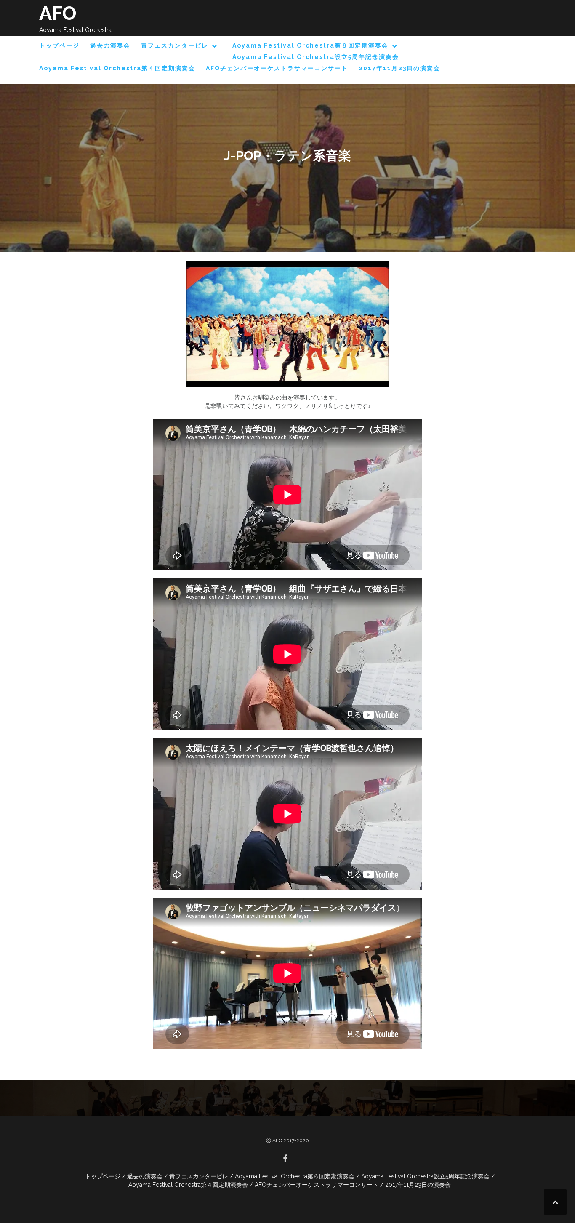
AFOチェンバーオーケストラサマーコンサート (277, 68)
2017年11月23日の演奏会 (399, 68)
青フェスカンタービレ (174, 45)
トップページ (59, 45)
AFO (58, 13)
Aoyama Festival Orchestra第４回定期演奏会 (117, 68)
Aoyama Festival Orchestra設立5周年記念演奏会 (315, 56)
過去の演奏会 (110, 45)
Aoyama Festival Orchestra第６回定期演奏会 (310, 45)
